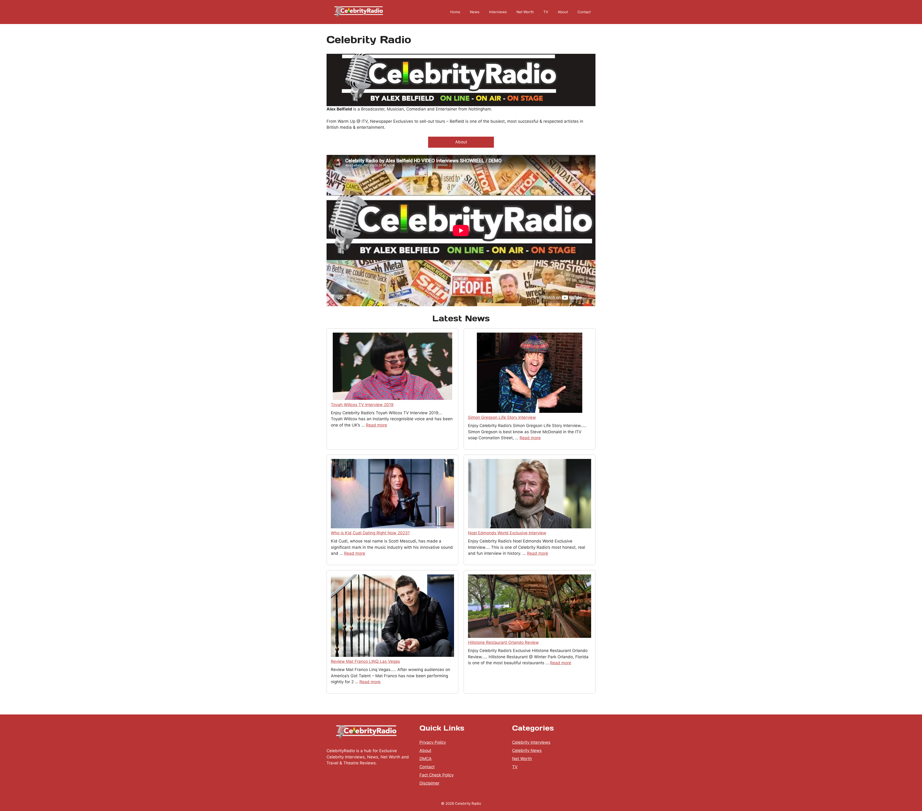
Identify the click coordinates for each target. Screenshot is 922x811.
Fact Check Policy (436, 775)
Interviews (498, 12)
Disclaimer (429, 783)
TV (545, 12)
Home (455, 12)
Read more (376, 425)
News (474, 12)
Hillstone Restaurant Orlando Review (503, 642)
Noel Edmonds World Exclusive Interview (507, 533)
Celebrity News (527, 750)
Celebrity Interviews (531, 742)
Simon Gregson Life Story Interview (502, 417)
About (563, 12)
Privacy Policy (432, 742)
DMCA (425, 758)
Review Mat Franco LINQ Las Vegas (365, 661)
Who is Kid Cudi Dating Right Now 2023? (370, 533)
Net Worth (525, 12)
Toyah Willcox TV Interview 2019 (362, 404)
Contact (584, 12)
